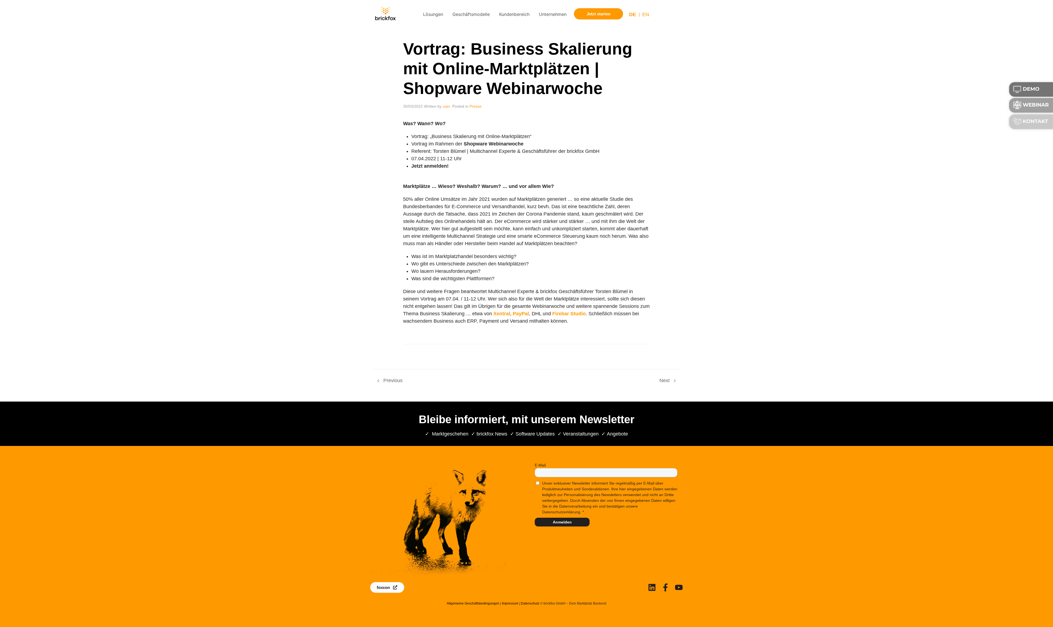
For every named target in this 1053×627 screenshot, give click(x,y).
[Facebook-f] (665, 587)
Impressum (510, 603)
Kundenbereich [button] (514, 14)
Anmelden (562, 522)
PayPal (521, 313)
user (446, 106)
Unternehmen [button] (553, 14)
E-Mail (540, 465)
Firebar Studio (569, 313)
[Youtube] (679, 587)
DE (632, 14)
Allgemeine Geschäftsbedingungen (473, 603)
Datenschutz (530, 603)
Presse (475, 106)
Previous (392, 380)
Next (665, 380)
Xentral (501, 313)
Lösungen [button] (433, 14)
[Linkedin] (652, 587)
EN (645, 14)
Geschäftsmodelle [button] (471, 14)
